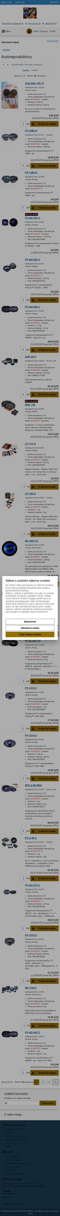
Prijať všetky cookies (30, 634)
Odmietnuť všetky (30, 628)
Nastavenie (30, 621)
